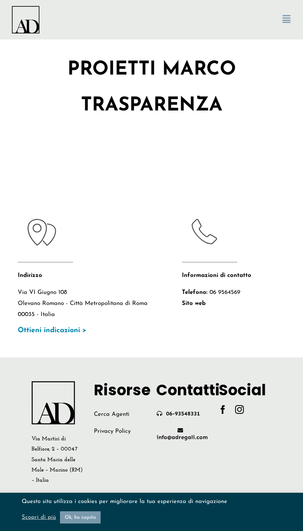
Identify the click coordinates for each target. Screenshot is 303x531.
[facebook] (223, 409)
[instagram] (239, 409)
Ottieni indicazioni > (52, 330)
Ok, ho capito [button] (80, 517)
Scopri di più (39, 517)
